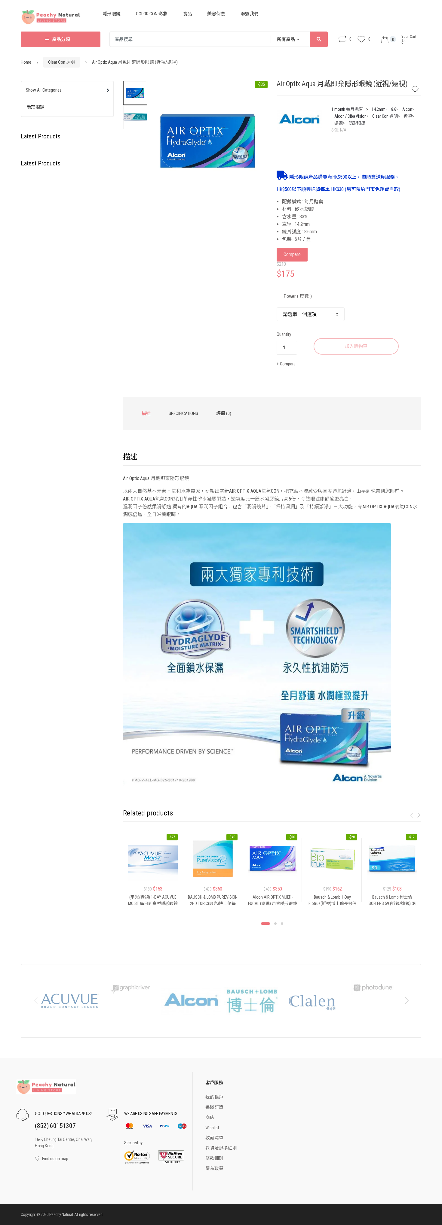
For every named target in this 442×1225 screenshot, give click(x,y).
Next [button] (407, 1000)
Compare (292, 254)
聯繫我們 (250, 14)
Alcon (407, 109)
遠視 (338, 123)
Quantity (284, 334)
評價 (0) (223, 413)
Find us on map (55, 1158)
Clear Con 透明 (61, 62)
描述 (146, 413)
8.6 (393, 109)
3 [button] (282, 923)
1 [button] (265, 923)
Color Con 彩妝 (151, 14)
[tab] (146, 413)
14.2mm (378, 109)
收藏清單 (214, 1138)
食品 (187, 14)
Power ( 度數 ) (298, 296)
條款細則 (214, 1158)
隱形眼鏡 (112, 14)
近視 (408, 116)
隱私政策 (214, 1168)
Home (26, 62)
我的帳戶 (214, 1097)
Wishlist (212, 1127)
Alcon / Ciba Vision (350, 116)
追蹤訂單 (214, 1107)
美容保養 (216, 14)
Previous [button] (35, 1000)
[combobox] (188, 39)
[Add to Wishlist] (419, 88)
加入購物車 (356, 346)
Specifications (183, 413)
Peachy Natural (61, 1214)
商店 (209, 1117)
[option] (207, 141)
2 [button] (275, 923)
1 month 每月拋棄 (347, 109)
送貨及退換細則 (221, 1148)
